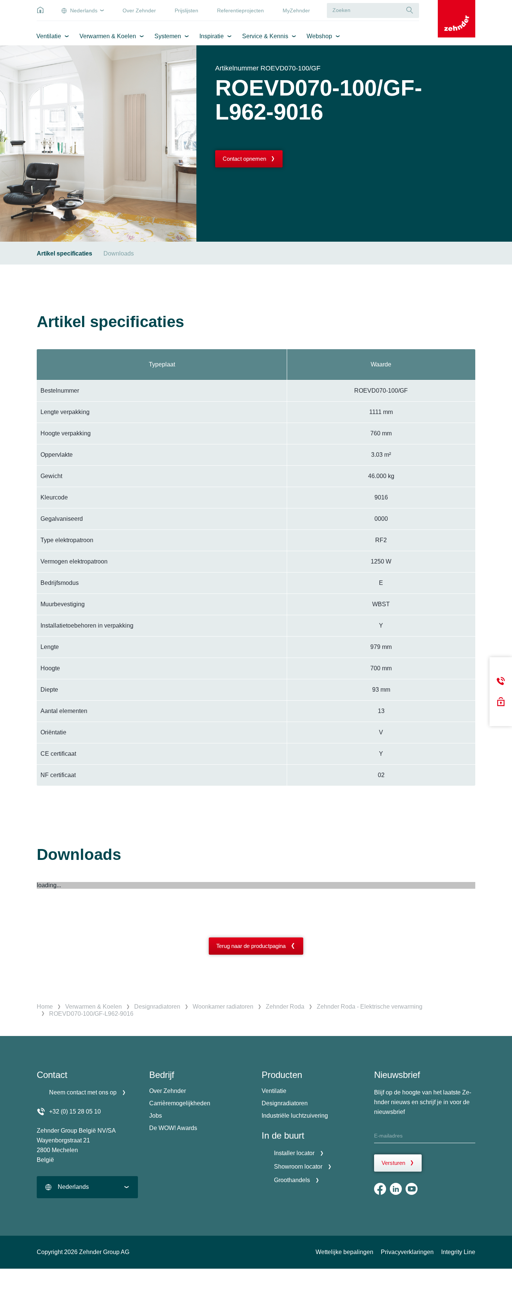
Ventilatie (48, 36)
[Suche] (409, 10)
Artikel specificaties (64, 253)
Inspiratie (211, 36)
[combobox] (87, 1187)
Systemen (167, 36)
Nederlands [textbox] (73, 1187)
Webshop (319, 36)
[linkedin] (396, 1189)
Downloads (118, 253)
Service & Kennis (265, 36)
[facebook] (380, 1189)
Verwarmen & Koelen (107, 36)
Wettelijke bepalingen (344, 1252)
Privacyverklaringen (407, 1252)
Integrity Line (458, 1252)
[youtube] (412, 1189)
